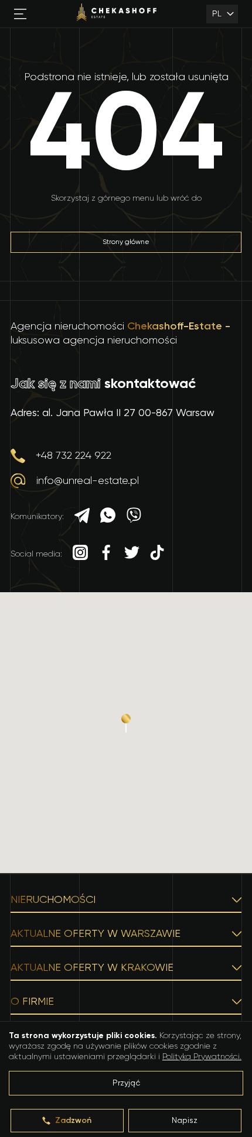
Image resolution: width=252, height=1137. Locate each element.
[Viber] (133, 516)
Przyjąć (126, 1083)
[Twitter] (131, 554)
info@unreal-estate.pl (87, 481)
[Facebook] (106, 554)
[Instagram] (80, 554)
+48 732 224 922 (73, 456)
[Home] (116, 14)
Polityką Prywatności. (201, 1057)
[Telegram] (82, 517)
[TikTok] (157, 554)
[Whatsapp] (107, 516)
